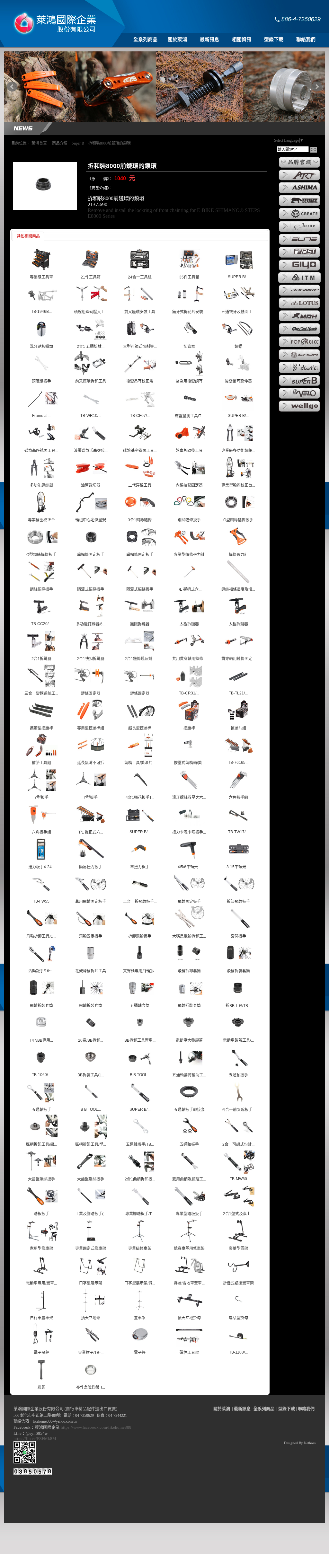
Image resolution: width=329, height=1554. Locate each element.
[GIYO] (299, 270)
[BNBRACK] (299, 205)
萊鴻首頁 (39, 143)
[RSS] (311, 1549)
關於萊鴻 (177, 39)
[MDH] (299, 321)
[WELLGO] (299, 411)
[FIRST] (299, 257)
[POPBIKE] (299, 347)
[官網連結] (299, 167)
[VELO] (299, 398)
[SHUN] (299, 359)
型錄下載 (273, 39)
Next (317, 87)
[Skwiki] (299, 372)
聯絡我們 (306, 39)
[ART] (299, 180)
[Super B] (299, 385)
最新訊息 (209, 39)
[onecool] (299, 334)
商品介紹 (59, 143)
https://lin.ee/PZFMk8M (35, 1438)
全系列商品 (145, 39)
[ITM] (299, 282)
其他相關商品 (28, 236)
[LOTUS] (299, 308)
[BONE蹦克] (299, 231)
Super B (78, 143)
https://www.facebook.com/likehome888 (96, 1427)
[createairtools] (299, 218)
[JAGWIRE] (299, 295)
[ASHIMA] (299, 192)
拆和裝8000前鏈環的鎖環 (109, 143)
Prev (12, 87)
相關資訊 (241, 39)
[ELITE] (299, 244)
